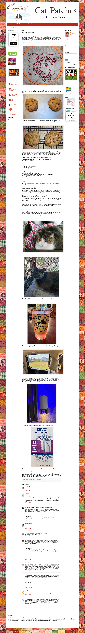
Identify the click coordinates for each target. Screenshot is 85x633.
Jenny (26, 531)
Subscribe (13, 43)
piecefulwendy (27, 523)
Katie (26, 493)
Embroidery (11, 93)
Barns (10, 83)
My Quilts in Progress (16, 27)
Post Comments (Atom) (31, 610)
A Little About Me (69, 39)
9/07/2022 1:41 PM (28, 535)
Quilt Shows (11, 109)
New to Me (11, 103)
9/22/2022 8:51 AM (28, 594)
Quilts (10, 110)
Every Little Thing (12, 95)
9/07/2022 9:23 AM (28, 528)
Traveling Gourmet (12, 114)
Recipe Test (11, 112)
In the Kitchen (11, 100)
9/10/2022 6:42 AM (28, 570)
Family (10, 96)
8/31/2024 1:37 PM (28, 604)
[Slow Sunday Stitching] (71, 105)
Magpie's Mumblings (28, 562)
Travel (10, 113)
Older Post (59, 609)
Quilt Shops (11, 108)
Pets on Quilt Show (12, 104)
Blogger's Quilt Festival (13, 84)
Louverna (26, 597)
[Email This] (36, 479)
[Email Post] (34, 479)
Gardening (11, 99)
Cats (10, 88)
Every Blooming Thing (13, 94)
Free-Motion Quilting (12, 98)
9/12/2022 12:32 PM (28, 587)
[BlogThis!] (37, 479)
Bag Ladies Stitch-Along (13, 82)
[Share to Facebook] (39, 479)
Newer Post (24, 609)
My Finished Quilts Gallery (27, 27)
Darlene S (26, 590)
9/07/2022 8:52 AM (28, 520)
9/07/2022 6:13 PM (28, 559)
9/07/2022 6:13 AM (28, 490)
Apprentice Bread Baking (13, 80)
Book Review (11, 87)
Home (8, 27)
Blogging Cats (11, 85)
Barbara (26, 486)
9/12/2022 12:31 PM (28, 579)
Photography (11, 105)
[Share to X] (38, 479)
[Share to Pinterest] (40, 479)
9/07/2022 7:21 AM (28, 502)
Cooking (10, 91)
